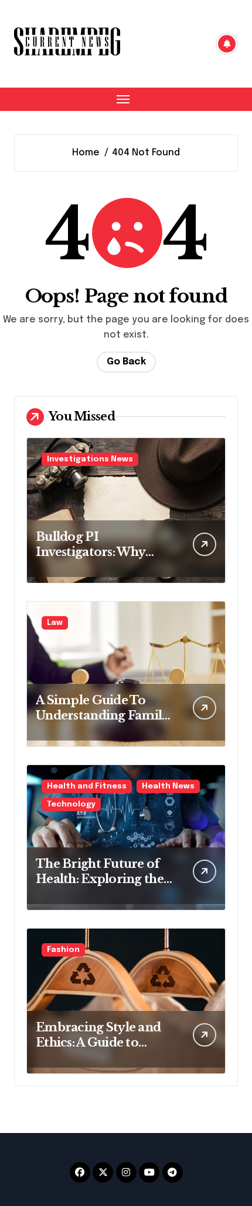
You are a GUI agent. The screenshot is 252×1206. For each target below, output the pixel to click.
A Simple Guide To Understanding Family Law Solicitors (102, 715)
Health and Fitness (87, 786)
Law (55, 623)
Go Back (126, 362)
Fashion (63, 950)
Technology (71, 804)
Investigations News (90, 459)
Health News (168, 786)
